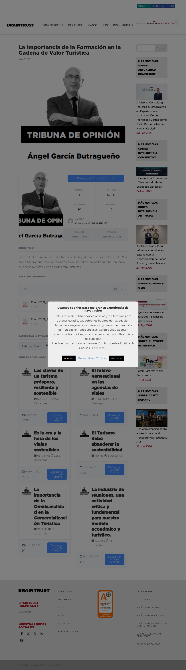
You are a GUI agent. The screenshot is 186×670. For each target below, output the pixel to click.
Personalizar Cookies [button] (92, 358)
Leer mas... (99, 347)
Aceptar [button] (68, 358)
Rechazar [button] (116, 358)
